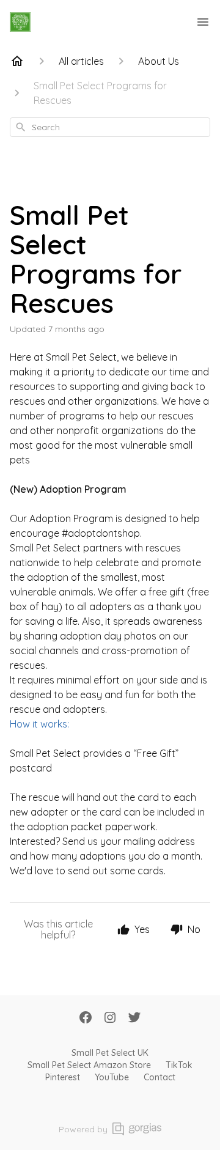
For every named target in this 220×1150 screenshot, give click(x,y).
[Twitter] (134, 1018)
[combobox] (110, 127)
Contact (159, 1077)
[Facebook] (85, 1018)
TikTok (179, 1065)
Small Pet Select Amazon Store (89, 1065)
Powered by (83, 1129)
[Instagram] (110, 1018)
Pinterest (62, 1077)
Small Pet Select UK (110, 1052)
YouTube (112, 1077)
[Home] (17, 61)
